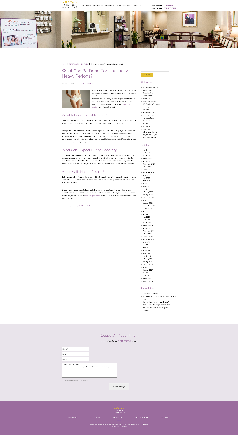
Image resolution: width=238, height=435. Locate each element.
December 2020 (149, 164)
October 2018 (148, 236)
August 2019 (147, 209)
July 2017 (146, 273)
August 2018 (147, 242)
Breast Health (147, 90)
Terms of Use (115, 426)
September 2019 (149, 206)
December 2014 (148, 281)
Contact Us (137, 6)
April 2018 (146, 253)
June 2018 (146, 248)
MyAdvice (145, 424)
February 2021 (148, 158)
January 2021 (147, 161)
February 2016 (148, 278)
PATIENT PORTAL (124, 341)
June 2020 (146, 181)
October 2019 (148, 203)
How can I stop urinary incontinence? (156, 302)
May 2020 (146, 183)
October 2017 (148, 270)
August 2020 (147, 175)
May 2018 (146, 250)
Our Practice (86, 6)
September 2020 (149, 172)
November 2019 (149, 200)
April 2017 (146, 276)
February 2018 (148, 259)
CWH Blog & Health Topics (78, 64)
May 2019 (146, 217)
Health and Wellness (85, 206)
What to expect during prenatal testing (156, 305)
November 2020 (149, 167)
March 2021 (147, 156)
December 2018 (148, 231)
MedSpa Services (149, 115)
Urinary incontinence (150, 132)
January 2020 (148, 195)
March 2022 (147, 150)
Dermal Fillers (147, 96)
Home (64, 64)
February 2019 (148, 225)
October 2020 (148, 169)
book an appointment (93, 196)
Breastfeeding (148, 93)
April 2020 (146, 186)
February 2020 (148, 192)
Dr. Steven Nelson (89, 84)
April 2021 (146, 153)
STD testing (147, 126)
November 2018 (149, 234)
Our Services (110, 6)
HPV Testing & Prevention (152, 104)
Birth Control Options (150, 87)
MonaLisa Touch (148, 118)
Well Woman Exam (149, 137)
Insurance (146, 110)
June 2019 (146, 214)
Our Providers (98, 6)
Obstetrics (146, 121)
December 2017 (148, 264)
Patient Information (123, 6)
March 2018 (147, 256)
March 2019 (147, 222)
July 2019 (146, 211)
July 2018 (146, 245)
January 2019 (147, 228)
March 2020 (147, 189)
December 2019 (148, 197)
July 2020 (146, 178)
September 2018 (149, 239)
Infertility (146, 107)
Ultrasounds (147, 129)
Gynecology (73, 206)
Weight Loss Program (150, 135)
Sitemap (124, 426)
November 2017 (148, 267)
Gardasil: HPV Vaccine (150, 294)
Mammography (148, 112)
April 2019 (146, 220)
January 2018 (147, 262)
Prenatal (145, 124)
